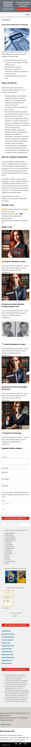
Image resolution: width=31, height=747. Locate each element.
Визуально (3, 457)
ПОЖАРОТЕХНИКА (9, 546)
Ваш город (5, 486)
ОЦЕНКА (7, 556)
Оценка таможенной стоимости (11, 196)
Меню (28, 15)
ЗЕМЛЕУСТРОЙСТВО (10, 541)
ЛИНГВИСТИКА (8, 554)
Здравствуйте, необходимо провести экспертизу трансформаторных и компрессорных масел (16, 688)
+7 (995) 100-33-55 (23, 4)
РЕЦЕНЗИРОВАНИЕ (10, 561)
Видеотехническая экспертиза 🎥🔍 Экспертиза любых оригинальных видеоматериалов (13, 216)
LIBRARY (7, 563)
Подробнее (18, 742)
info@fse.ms (23, 6)
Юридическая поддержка (15, 518)
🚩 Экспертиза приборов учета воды (13, 344)
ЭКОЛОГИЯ (8, 559)
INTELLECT (7, 557)
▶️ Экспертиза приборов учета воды (13, 261)
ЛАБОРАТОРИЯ (8, 552)
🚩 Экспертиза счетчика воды (11, 433)
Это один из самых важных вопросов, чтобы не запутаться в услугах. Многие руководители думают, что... (16, 699)
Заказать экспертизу (23, 9)
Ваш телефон (5, 479)
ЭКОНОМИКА (8, 550)
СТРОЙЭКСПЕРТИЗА (10, 537)
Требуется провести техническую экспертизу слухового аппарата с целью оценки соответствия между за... (15, 677)
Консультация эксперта (15, 669)
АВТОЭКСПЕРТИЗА (9, 548)
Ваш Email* (5, 468)
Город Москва (6, 631)
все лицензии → (6, 608)
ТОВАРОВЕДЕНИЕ (6, 20)
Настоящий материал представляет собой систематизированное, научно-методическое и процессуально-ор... (17, 693)
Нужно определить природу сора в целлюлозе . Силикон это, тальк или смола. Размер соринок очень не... (16, 682)
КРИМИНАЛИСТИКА (10, 533)
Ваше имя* (5, 472)
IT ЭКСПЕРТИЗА (9, 544)
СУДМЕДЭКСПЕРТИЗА (10, 539)
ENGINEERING (8, 542)
